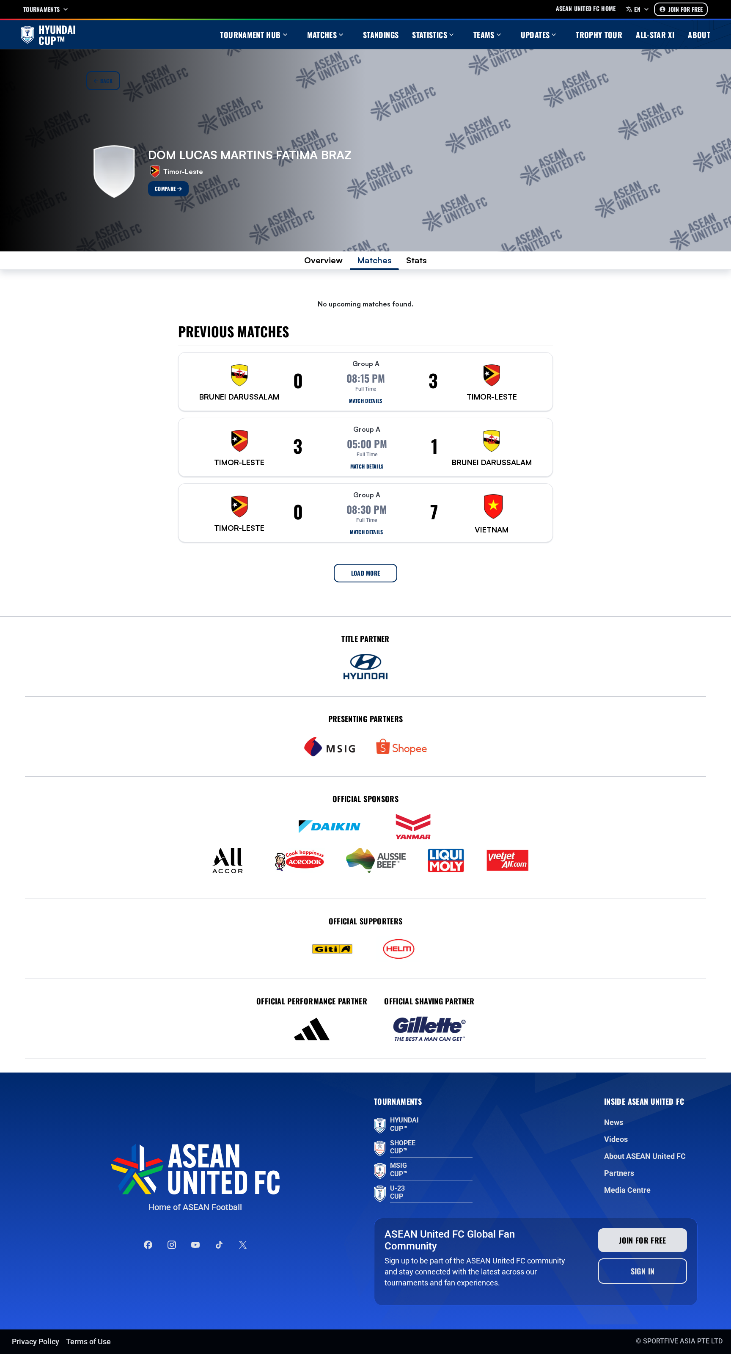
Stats (416, 260)
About (699, 35)
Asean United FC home (586, 8)
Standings (380, 35)
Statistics (429, 35)
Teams (484, 35)
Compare (166, 188)
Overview (323, 260)
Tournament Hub (250, 35)
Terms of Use (88, 1341)
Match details (365, 400)
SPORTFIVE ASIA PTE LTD (683, 1341)
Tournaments (41, 9)
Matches (322, 35)
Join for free (642, 1240)
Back (106, 80)
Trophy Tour (599, 35)
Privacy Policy (35, 1341)
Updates (535, 35)
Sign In (643, 1271)
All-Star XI (655, 35)
